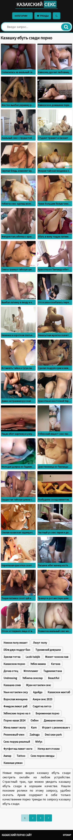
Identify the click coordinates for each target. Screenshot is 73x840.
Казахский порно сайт (17, 835)
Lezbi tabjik (33, 656)
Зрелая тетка (12, 656)
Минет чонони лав (56, 656)
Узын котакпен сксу (16, 692)
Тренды (44, 15)
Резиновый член (14, 734)
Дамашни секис (53, 720)
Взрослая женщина (15, 699)
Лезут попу (40, 642)
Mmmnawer (31, 671)
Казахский (36, 4)
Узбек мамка (38, 664)
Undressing (10, 678)
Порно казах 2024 (14, 720)
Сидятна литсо (42, 706)
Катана (55, 664)
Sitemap (67, 834)
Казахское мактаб (59, 692)
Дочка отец (11, 671)
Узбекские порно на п (17, 713)
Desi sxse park (53, 734)
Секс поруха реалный (17, 741)
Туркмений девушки (48, 649)
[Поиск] (66, 26)
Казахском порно (14, 664)
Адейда (37, 692)
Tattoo (21, 755)
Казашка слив (12, 685)
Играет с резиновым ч (56, 727)
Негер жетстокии (49, 748)
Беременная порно (47, 713)
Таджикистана (52, 671)
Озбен (34, 720)
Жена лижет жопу (15, 727)
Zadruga (35, 734)
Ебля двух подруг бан (17, 649)
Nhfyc (38, 741)
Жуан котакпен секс (38, 685)
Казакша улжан (13, 763)
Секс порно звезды (42, 755)
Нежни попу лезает (16, 642)
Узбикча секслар (33, 678)
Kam (34, 727)
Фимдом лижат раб (15, 706)
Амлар (7, 755)
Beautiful (53, 678)
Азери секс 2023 (42, 699)
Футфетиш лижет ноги (18, 748)
